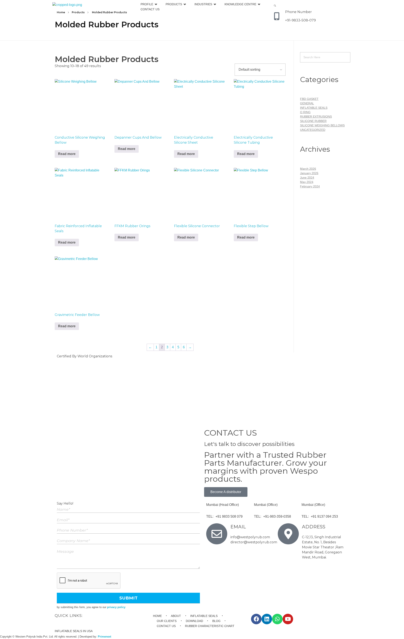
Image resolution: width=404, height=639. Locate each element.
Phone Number (298, 12)
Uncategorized (312, 129)
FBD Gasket (309, 99)
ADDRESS (313, 527)
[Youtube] (288, 619)
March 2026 (308, 168)
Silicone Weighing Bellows (322, 125)
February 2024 (310, 186)
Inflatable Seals (313, 107)
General (307, 103)
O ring (305, 112)
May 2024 (306, 182)
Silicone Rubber (313, 121)
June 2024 (307, 177)
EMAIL (238, 527)
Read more (67, 154)
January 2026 (309, 173)
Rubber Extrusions (316, 116)
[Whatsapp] (277, 619)
